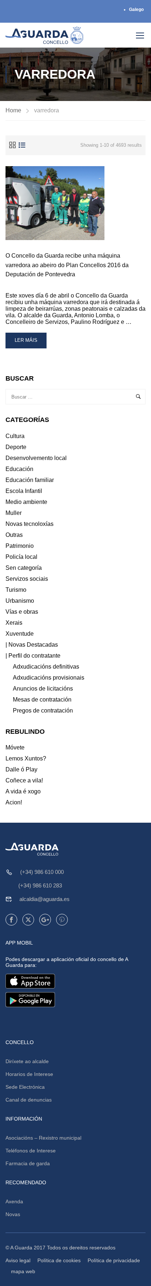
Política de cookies (59, 1260)
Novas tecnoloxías (29, 524)
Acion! (13, 802)
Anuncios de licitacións (43, 688)
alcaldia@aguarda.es (44, 899)
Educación (19, 469)
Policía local (21, 557)
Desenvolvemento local (36, 458)
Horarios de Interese (29, 1074)
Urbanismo (19, 601)
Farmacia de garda (27, 1163)
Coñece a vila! (24, 780)
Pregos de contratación (43, 710)
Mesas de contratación (42, 699)
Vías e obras (21, 612)
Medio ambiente (26, 502)
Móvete (15, 747)
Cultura (15, 436)
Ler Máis (30, 342)
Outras (14, 535)
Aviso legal (17, 1260)
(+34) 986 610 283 (40, 885)
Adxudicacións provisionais (48, 677)
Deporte (15, 447)
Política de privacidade (114, 1260)
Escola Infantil (23, 491)
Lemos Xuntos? (25, 758)
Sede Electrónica (25, 1087)
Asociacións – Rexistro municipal (43, 1138)
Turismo (15, 590)
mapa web (23, 1271)
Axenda (14, 1201)
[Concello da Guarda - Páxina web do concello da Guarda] (44, 35)
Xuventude (19, 634)
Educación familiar (29, 480)
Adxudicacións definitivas (46, 666)
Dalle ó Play (21, 769)
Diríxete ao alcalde (27, 1061)
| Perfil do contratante (32, 656)
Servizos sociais (26, 579)
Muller (13, 513)
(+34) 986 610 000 (42, 872)
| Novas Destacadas (31, 645)
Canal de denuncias (28, 1100)
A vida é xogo (23, 791)
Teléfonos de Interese (30, 1151)
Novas (12, 1214)
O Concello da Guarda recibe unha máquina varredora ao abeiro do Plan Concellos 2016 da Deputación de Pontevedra (67, 265)
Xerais (13, 623)
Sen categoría (23, 568)
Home (13, 110)
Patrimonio (19, 546)
